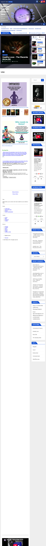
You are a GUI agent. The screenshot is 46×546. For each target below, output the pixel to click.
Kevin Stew (15, 61)
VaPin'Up (35, 279)
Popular (42, 37)
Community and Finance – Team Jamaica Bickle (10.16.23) (14, 59)
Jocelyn (34, 284)
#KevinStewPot (19, 30)
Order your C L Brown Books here (9, 116)
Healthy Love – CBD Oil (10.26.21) (37, 280)
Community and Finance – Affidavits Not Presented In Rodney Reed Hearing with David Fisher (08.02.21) (38, 294)
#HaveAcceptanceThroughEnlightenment (20, 28)
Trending (39, 39)
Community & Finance (40, 61)
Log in (34, 349)
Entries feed (35, 352)
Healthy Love (40, 42)
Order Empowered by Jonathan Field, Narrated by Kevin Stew (15, 107)
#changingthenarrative (5, 28)
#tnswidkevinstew (38, 28)
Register (35, 346)
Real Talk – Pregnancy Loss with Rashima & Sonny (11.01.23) (38, 242)
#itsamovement (31, 28)
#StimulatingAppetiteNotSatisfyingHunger (8, 30)
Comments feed (36, 356)
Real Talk (39, 48)
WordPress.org (36, 359)
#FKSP (11, 28)
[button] (41, 24)
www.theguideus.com (37, 273)
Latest (35, 37)
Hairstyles (35, 291)
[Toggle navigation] (22, 24)
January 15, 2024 (7, 61)
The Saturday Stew (37, 337)
